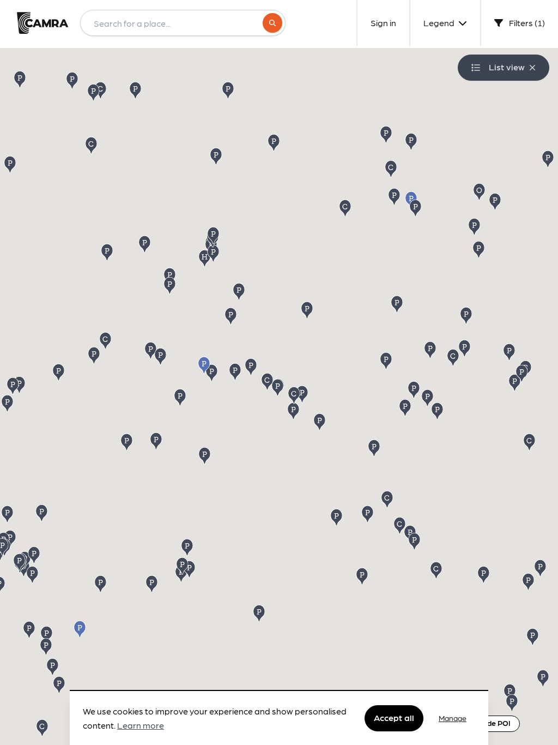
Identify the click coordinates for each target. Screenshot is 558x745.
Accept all (394, 717)
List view (507, 67)
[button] (205, 455)
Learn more (140, 725)
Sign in (383, 22)
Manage (452, 717)
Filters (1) (526, 22)
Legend (439, 22)
